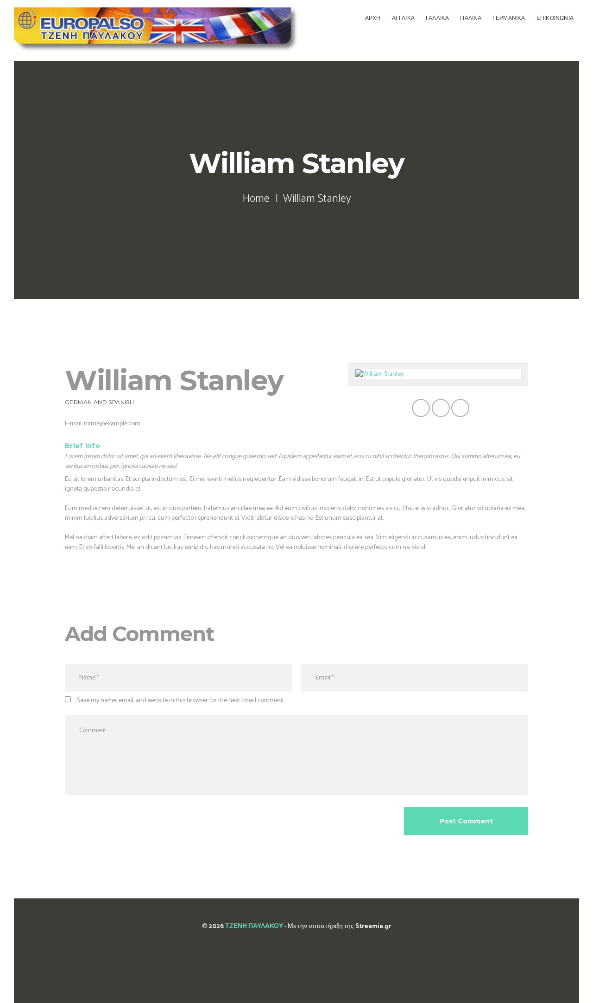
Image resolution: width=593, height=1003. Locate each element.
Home (256, 199)
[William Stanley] (438, 374)
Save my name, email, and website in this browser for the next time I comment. (181, 700)
